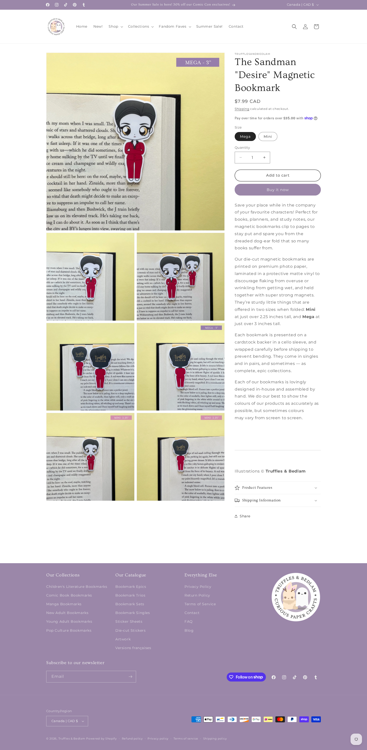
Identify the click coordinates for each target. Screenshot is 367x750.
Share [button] (245, 516)
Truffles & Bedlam (71, 738)
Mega (245, 136)
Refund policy (132, 738)
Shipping (242, 109)
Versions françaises (133, 648)
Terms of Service (200, 604)
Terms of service (186, 738)
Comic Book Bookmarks (69, 595)
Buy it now (278, 189)
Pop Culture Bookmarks (69, 630)
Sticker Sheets (128, 621)
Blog (188, 630)
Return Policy (197, 595)
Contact (191, 613)
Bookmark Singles (132, 613)
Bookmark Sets (129, 604)
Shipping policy (215, 738)
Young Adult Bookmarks (69, 621)
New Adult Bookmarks (67, 613)
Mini (268, 136)
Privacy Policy (197, 586)
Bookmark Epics (130, 586)
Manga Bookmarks (64, 604)
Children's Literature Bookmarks (76, 586)
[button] (115, 26)
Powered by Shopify (101, 738)
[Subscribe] (130, 676)
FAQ (188, 621)
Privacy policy (158, 738)
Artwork (123, 639)
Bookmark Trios (130, 595)
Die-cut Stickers (130, 630)
